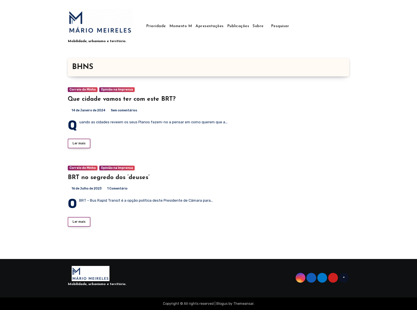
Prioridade (156, 26)
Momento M (180, 26)
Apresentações (209, 26)
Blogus (222, 304)
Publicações (238, 26)
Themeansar (243, 304)
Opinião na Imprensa (117, 89)
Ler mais (79, 143)
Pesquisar (280, 26)
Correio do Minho (83, 89)
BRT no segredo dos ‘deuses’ (109, 178)
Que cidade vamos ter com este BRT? (122, 99)
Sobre (259, 26)
